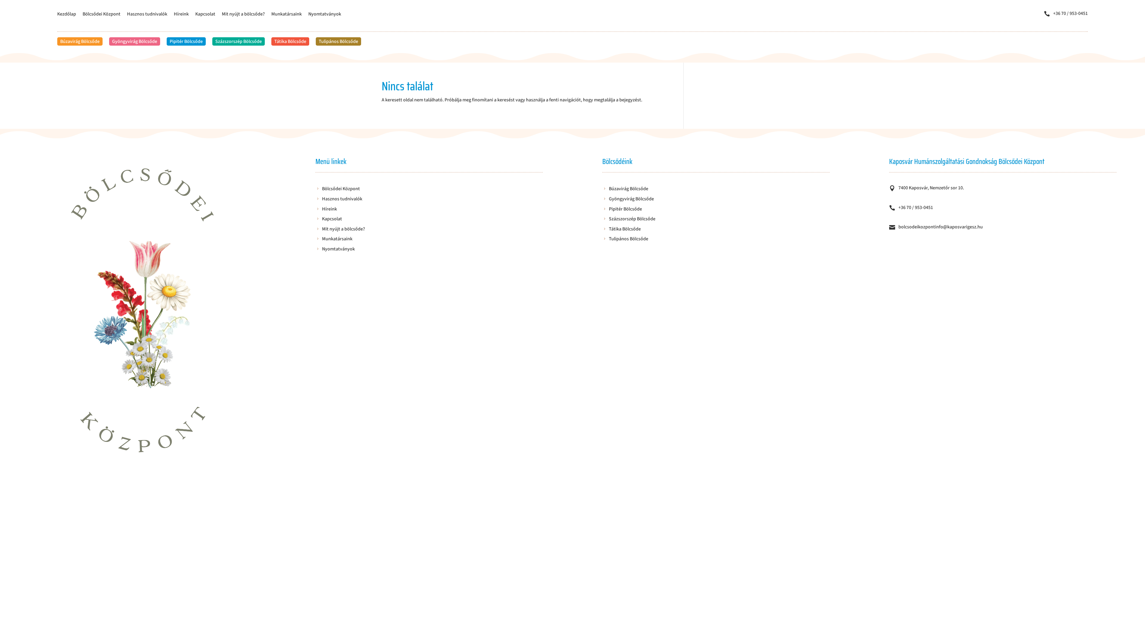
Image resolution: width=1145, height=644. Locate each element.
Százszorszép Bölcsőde (238, 41)
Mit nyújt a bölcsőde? (243, 14)
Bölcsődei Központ (101, 14)
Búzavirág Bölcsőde (80, 41)
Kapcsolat (205, 14)
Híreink (181, 14)
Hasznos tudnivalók (147, 14)
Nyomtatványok (324, 14)
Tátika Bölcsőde (290, 41)
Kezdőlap (66, 14)
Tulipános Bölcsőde (338, 41)
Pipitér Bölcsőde (186, 41)
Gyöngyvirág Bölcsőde (134, 41)
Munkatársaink (286, 14)
